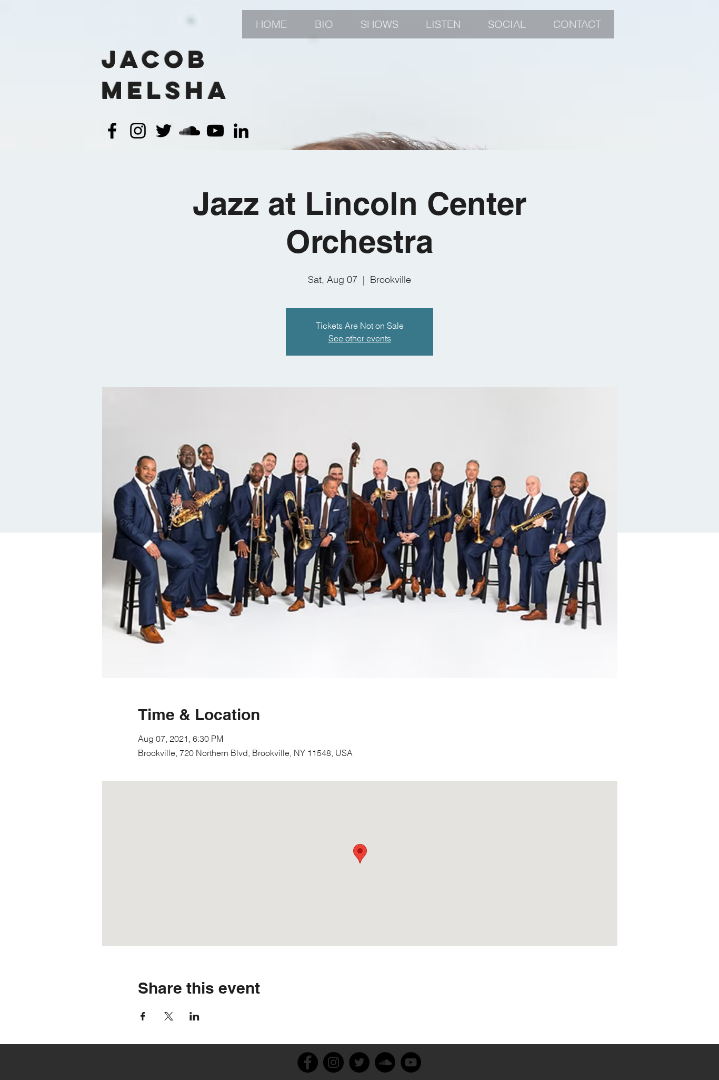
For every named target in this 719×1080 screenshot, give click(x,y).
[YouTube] (411, 1062)
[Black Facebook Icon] (112, 130)
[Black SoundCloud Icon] (189, 130)
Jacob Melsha (166, 75)
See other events (359, 338)
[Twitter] (359, 1062)
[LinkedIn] (241, 130)
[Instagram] (333, 1062)
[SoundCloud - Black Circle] (385, 1062)
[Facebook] (307, 1062)
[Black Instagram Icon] (137, 130)
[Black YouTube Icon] (215, 130)
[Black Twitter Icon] (163, 130)
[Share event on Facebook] (143, 1016)
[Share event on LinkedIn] (194, 1016)
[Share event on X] (169, 1016)
